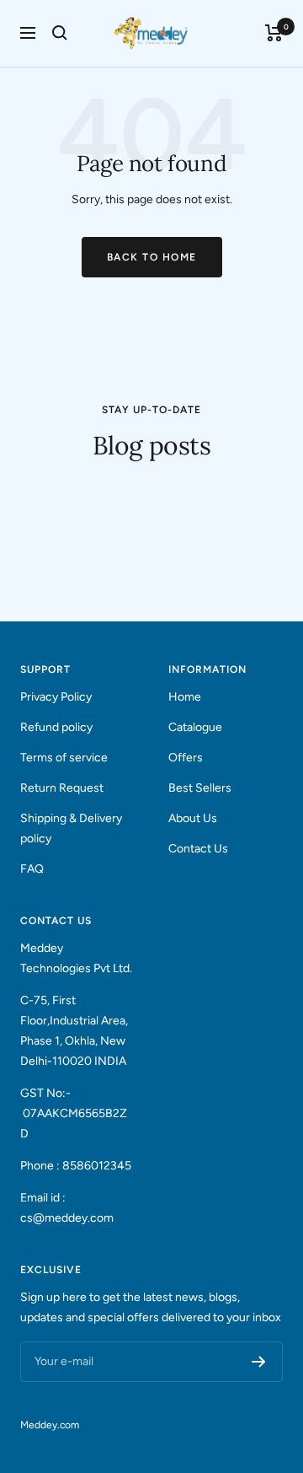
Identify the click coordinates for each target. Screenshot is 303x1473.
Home (184, 697)
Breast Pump (56, 492)
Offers (185, 757)
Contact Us (198, 848)
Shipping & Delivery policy (71, 828)
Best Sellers (199, 788)
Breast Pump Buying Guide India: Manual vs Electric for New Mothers (141, 545)
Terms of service (64, 757)
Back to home (152, 257)
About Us (192, 818)
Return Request (62, 788)
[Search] (59, 32)
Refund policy (56, 727)
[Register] (259, 1362)
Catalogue (195, 727)
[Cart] (274, 32)
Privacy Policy (56, 697)
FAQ (32, 869)
